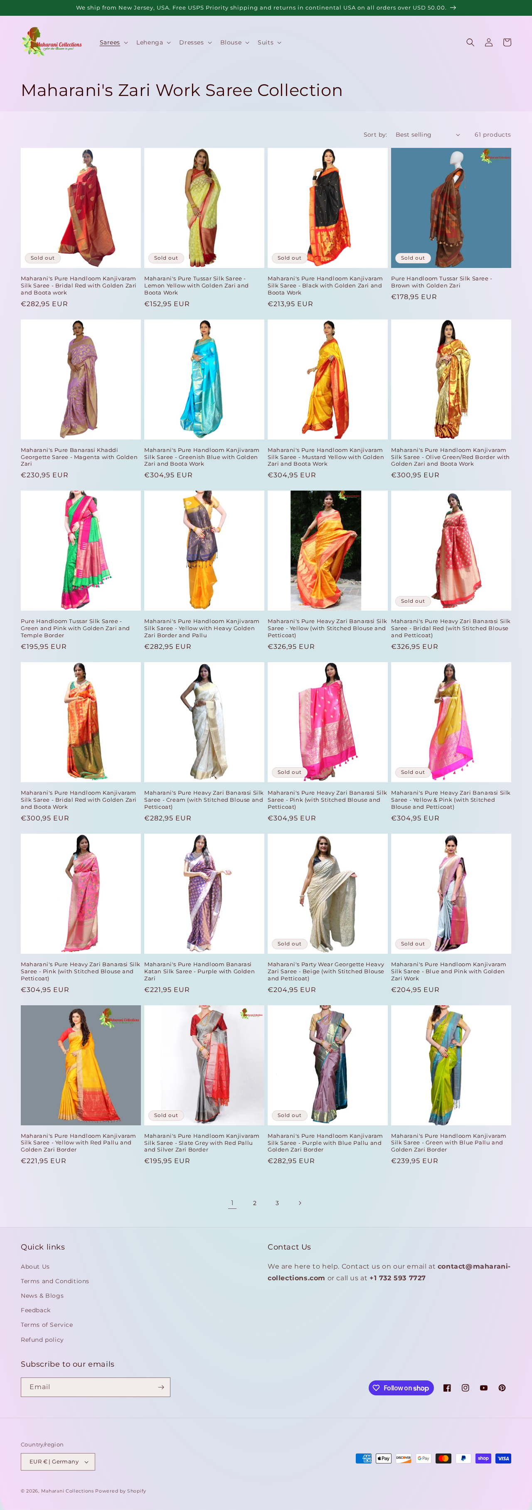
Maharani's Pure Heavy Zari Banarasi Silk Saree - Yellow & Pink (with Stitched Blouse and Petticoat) (451, 799)
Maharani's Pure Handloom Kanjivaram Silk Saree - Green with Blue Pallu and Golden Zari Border (449, 1142)
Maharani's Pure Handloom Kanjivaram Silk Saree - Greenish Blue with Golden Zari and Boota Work (202, 457)
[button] (113, 42)
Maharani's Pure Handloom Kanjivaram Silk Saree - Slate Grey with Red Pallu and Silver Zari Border (202, 1142)
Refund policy (42, 1339)
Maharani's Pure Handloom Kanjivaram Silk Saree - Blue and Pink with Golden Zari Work (449, 971)
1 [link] (232, 1203)
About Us (35, 1266)
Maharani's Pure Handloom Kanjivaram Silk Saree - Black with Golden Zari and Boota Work (325, 285)
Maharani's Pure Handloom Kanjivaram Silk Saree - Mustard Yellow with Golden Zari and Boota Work (326, 457)
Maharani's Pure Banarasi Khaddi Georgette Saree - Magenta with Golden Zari (79, 457)
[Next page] (300, 1203)
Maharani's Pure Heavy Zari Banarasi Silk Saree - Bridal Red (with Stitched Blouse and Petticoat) (451, 628)
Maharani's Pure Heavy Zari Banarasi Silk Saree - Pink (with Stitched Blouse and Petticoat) (327, 799)
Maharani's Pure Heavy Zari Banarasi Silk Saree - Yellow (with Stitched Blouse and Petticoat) (327, 628)
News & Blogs (42, 1295)
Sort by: (375, 134)
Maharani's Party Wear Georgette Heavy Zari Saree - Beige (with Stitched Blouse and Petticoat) (326, 971)
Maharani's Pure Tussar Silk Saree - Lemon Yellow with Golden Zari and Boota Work (196, 285)
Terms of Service (47, 1324)
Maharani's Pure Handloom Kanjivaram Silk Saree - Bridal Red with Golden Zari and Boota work (79, 285)
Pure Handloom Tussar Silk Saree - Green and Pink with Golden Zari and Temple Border (75, 628)
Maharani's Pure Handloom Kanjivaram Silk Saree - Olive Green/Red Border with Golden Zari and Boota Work (450, 457)
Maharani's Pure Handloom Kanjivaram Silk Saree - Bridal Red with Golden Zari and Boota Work (79, 799)
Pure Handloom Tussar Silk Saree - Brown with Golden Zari (442, 282)
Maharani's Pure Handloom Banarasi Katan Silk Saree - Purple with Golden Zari (199, 971)
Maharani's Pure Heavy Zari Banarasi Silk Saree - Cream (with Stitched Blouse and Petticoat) (204, 799)
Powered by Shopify (120, 1491)
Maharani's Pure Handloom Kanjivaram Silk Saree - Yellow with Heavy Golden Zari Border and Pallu (202, 628)
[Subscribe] (161, 1387)
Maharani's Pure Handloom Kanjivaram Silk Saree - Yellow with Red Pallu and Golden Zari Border (78, 1142)
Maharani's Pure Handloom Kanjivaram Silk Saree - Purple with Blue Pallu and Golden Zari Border (325, 1142)
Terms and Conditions (55, 1281)
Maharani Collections (67, 1491)
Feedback (36, 1310)
